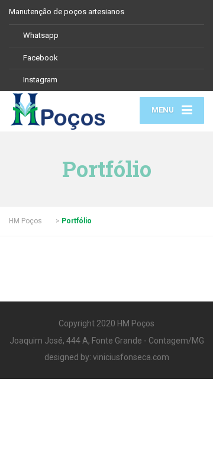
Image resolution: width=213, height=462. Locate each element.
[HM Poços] (57, 111)
